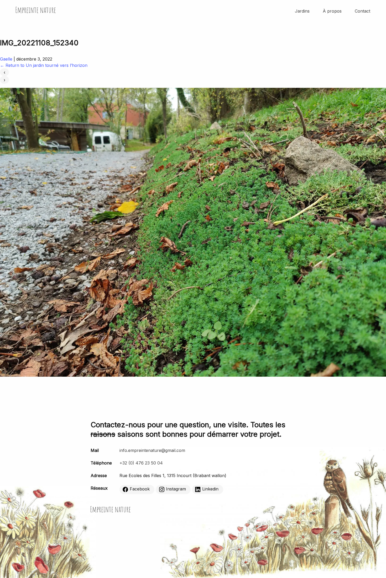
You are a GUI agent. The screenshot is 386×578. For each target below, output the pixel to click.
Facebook (140, 489)
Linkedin (210, 489)
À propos (332, 11)
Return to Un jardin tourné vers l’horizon (43, 65)
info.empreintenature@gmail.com (152, 450)
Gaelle (6, 59)
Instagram (176, 489)
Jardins (302, 11)
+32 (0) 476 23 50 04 (141, 463)
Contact (362, 11)
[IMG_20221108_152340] (193, 375)
